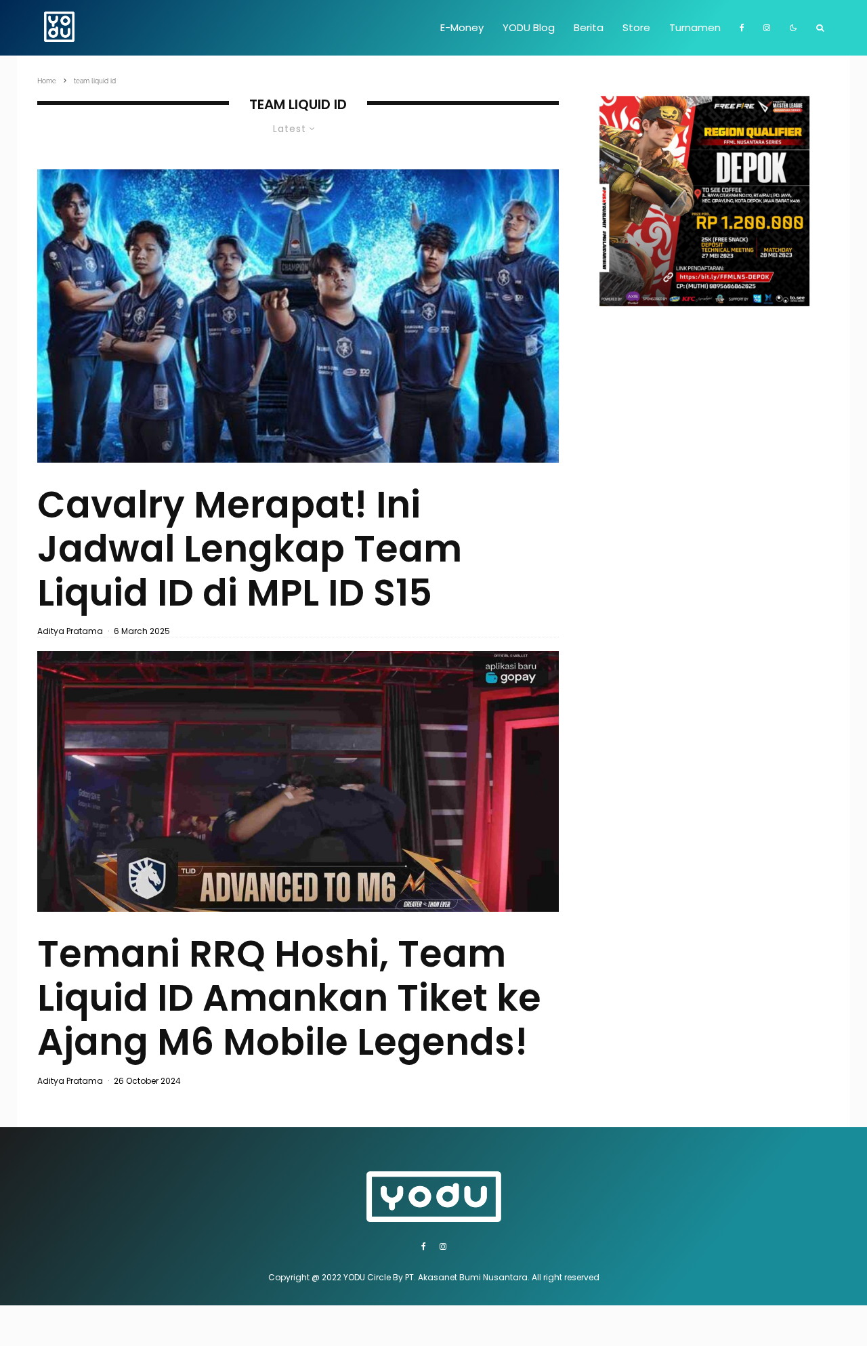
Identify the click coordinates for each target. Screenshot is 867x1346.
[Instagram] (767, 28)
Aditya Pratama (70, 631)
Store (636, 27)
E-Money (462, 27)
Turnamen (695, 27)
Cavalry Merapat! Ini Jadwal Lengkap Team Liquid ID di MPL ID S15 (249, 548)
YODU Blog (529, 27)
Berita (589, 27)
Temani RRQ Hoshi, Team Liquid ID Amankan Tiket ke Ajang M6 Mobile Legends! (289, 998)
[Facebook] (742, 28)
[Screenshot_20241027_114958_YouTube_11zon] (298, 781)
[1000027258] (298, 316)
